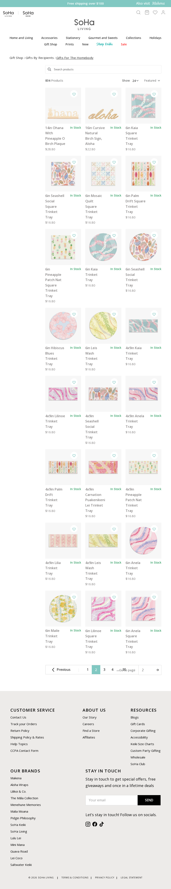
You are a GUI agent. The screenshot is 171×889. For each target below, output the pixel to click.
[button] (151, 81)
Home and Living (21, 38)
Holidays (155, 38)
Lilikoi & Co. (18, 791)
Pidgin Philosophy (23, 818)
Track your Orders (23, 724)
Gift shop (17, 58)
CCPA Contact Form (24, 750)
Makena (15, 778)
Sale (124, 44)
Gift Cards (138, 724)
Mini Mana (17, 845)
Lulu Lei (15, 838)
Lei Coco (16, 858)
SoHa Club (138, 764)
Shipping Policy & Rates (27, 737)
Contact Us (18, 717)
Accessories (49, 38)
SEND (149, 800)
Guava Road (19, 851)
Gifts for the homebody (75, 58)
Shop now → (119, 4)
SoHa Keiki (18, 825)
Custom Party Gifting (146, 750)
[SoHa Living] (84, 24)
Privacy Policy (104, 877)
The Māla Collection (24, 798)
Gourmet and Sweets (103, 38)
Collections (133, 38)
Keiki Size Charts (142, 744)
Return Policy (19, 730)
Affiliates (89, 737)
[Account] (163, 12)
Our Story (90, 717)
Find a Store (91, 730)
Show (126, 80)
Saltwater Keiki (21, 865)
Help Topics (19, 744)
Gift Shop (50, 44)
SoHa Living (18, 831)
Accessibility (139, 737)
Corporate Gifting (143, 730)
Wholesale (138, 757)
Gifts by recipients (40, 58)
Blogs (135, 717)
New (85, 44)
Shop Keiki (105, 44)
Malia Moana (19, 811)
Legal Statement (131, 877)
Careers (88, 724)
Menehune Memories (25, 805)
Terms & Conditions (75, 877)
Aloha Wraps (19, 785)
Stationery (73, 38)
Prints (69, 44)
